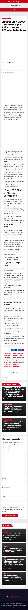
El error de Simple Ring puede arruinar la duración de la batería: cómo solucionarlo (12, 408)
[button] (25, 9)
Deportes (24, 605)
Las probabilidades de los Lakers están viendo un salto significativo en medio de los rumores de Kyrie (13, 562)
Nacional (5, 546)
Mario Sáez (11, 62)
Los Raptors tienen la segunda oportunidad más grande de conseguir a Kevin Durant (13, 578)
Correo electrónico (7, 487)
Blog (13, 607)
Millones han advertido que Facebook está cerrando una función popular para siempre (12, 424)
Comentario (5, 450)
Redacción (7, 398)
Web (3, 496)
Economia (3, 605)
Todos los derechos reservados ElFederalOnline (12, 603)
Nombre (4, 478)
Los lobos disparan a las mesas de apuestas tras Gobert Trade (12, 550)
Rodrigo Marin (8, 539)
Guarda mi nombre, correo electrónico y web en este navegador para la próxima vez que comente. (13, 509)
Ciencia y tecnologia (6, 18)
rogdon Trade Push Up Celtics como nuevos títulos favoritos (12, 535)
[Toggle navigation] (14, 10)
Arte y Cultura (9, 605)
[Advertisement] (14, 47)
